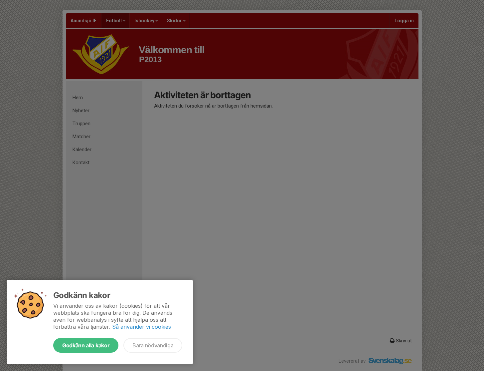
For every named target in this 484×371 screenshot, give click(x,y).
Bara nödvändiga (152, 345)
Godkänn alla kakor (85, 345)
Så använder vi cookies (141, 326)
